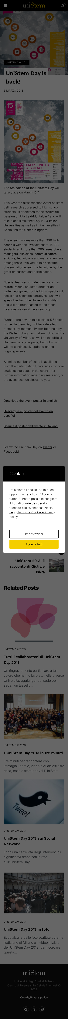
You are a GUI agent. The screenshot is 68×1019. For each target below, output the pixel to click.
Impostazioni (34, 534)
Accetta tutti (34, 544)
